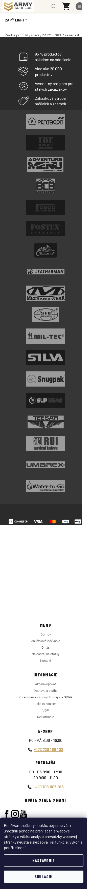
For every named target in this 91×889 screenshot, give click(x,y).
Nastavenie (43, 860)
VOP (45, 710)
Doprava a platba (46, 691)
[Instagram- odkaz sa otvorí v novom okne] (15, 813)
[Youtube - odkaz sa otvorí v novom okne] (23, 813)
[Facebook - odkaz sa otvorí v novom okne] (7, 813)
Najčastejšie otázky (45, 654)
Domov (45, 634)
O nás (45, 647)
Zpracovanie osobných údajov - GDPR (45, 697)
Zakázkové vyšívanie (45, 641)
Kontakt (45, 661)
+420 (48, 749)
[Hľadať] (53, 6)
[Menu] (80, 6)
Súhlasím (44, 876)
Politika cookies (45, 704)
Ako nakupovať (45, 684)
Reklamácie (45, 717)
